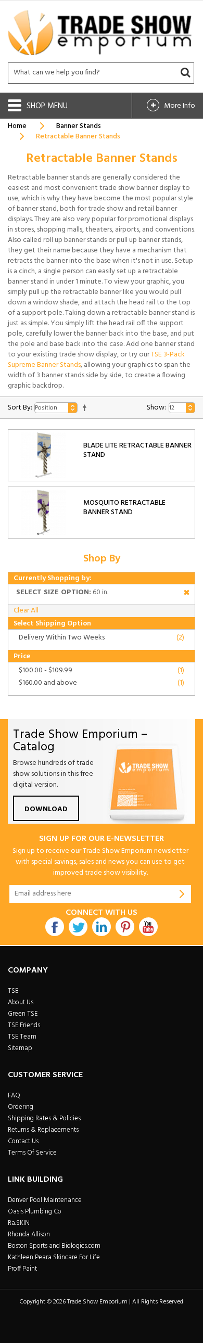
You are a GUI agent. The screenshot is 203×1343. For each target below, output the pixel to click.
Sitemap (20, 1048)
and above (48, 683)
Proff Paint (22, 1268)
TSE (13, 991)
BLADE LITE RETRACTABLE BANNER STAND (137, 450)
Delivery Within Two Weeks (62, 638)
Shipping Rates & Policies (44, 1118)
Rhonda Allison (29, 1234)
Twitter (78, 926)
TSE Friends (24, 1025)
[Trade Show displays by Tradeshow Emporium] (100, 33)
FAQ (14, 1095)
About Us (20, 1002)
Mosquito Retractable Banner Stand (124, 507)
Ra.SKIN (19, 1223)
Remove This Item (186, 594)
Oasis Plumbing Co (34, 1211)
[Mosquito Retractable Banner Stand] (43, 512)
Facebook (54, 926)
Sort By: (20, 407)
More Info (179, 106)
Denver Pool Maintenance (45, 1200)
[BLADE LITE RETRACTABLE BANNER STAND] (43, 455)
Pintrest (125, 926)
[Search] (185, 73)
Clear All (26, 611)
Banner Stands (78, 126)
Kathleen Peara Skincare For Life (54, 1257)
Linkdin (101, 926)
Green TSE (22, 1013)
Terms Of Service (32, 1152)
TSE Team (22, 1036)
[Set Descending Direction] (84, 407)
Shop (37, 106)
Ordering (20, 1107)
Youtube (148, 926)
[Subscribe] (182, 894)
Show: (156, 407)
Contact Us (23, 1141)
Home (17, 126)
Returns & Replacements (43, 1129)
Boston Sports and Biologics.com (54, 1245)
